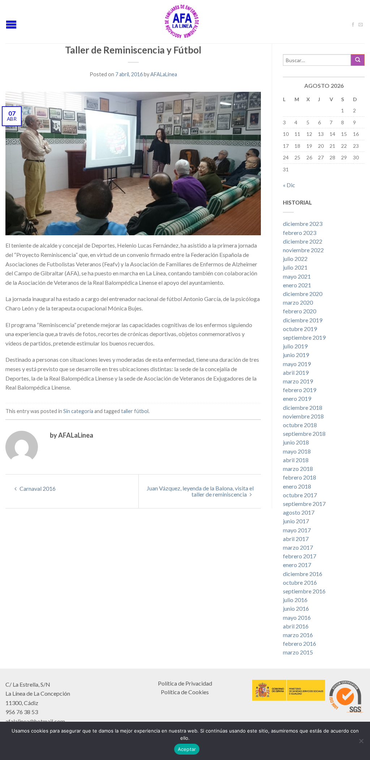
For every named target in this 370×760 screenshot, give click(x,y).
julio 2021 (295, 267)
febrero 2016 (299, 643)
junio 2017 (296, 521)
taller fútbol (135, 411)
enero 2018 (297, 486)
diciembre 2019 (302, 320)
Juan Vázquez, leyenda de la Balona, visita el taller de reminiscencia (200, 491)
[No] (361, 740)
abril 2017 (296, 538)
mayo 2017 (297, 530)
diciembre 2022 (302, 241)
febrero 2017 (299, 556)
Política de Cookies (185, 691)
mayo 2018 (297, 451)
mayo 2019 (297, 363)
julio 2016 (295, 599)
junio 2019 (296, 354)
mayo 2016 (297, 617)
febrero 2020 (299, 311)
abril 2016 (296, 626)
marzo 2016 (298, 634)
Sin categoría (78, 411)
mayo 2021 (297, 276)
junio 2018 (296, 442)
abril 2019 (296, 372)
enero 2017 (297, 564)
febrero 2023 (299, 232)
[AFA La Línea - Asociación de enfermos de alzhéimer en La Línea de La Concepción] (182, 21)
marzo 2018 (298, 468)
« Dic (289, 184)
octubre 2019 (300, 328)
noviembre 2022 (303, 249)
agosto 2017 (298, 512)
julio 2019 (295, 346)
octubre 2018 (300, 424)
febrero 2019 (299, 389)
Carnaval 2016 (37, 488)
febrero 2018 (299, 477)
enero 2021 (297, 285)
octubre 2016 (300, 582)
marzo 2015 (298, 652)
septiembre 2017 (304, 503)
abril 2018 (296, 459)
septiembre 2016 (304, 591)
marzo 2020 (298, 302)
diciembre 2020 (302, 293)
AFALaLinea (163, 74)
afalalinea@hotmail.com (35, 721)
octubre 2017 (300, 494)
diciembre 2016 (302, 573)
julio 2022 (295, 258)
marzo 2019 (298, 381)
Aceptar (187, 749)
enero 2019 (297, 398)
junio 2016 (296, 608)
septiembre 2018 (304, 433)
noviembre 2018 (303, 416)
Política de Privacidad (185, 683)
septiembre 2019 (304, 337)
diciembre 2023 (302, 223)
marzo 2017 (298, 547)
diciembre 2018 (302, 407)
